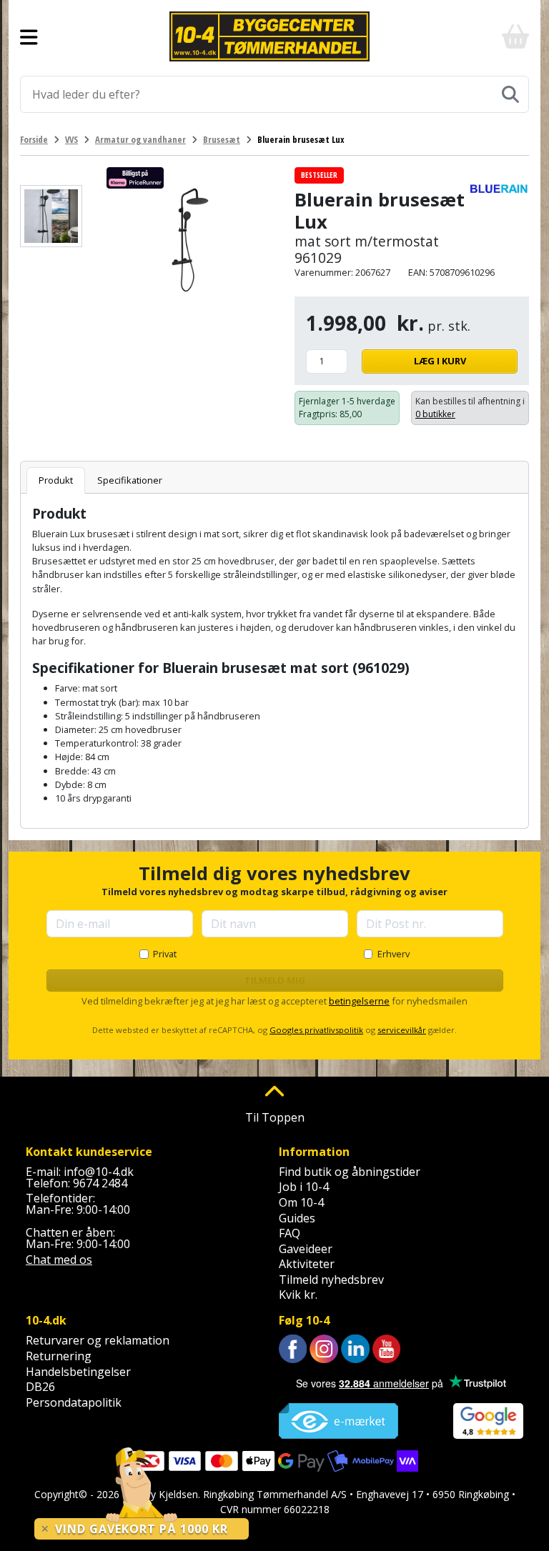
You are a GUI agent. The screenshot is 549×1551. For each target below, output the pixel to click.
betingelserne (359, 1000)
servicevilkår (401, 1029)
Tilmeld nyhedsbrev (331, 1279)
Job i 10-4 (304, 1187)
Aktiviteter (307, 1264)
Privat (165, 953)
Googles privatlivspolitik (316, 1029)
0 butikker (435, 414)
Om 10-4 (301, 1202)
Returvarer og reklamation (97, 1340)
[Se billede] (51, 216)
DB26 (40, 1387)
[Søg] (510, 94)
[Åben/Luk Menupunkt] (29, 36)
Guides (297, 1218)
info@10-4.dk (99, 1172)
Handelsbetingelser (78, 1372)
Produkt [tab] (56, 480)
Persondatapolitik (74, 1402)
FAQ (289, 1233)
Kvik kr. (298, 1294)
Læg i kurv (440, 360)
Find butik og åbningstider (349, 1172)
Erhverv (393, 953)
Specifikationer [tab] (129, 480)
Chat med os (59, 1259)
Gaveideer (305, 1249)
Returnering (59, 1356)
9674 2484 (100, 1183)
